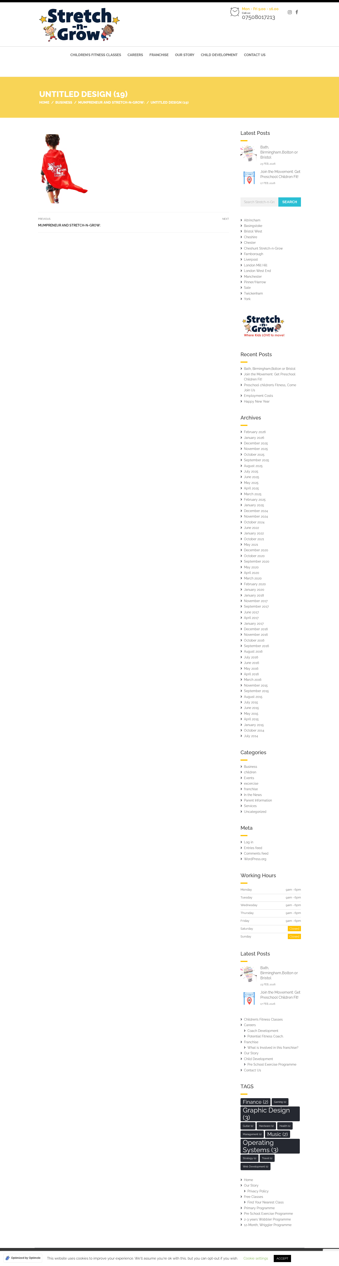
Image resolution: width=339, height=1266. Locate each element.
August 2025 (253, 466)
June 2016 (251, 663)
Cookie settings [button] (256, 1258)
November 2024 (256, 516)
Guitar (248, 1125)
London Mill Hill (255, 265)
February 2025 (255, 499)
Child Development (219, 55)
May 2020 (251, 567)
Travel (267, 1158)
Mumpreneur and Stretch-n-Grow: (69, 225)
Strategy (249, 1158)
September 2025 (256, 460)
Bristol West (253, 231)
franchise (251, 789)
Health (285, 1125)
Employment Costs (258, 396)
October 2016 (254, 640)
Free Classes (253, 1197)
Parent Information (258, 800)
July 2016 (251, 657)
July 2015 (251, 702)
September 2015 (256, 691)
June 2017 (251, 612)
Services (250, 806)
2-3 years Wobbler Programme (267, 1219)
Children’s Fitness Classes (95, 55)
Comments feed (256, 853)
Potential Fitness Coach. (265, 1036)
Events (249, 778)
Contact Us (254, 55)
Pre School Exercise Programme (271, 1064)
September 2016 (256, 646)
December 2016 (256, 629)
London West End (257, 271)
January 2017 (254, 623)
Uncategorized (255, 812)
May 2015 (251, 713)
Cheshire (250, 237)
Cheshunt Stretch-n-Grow (263, 248)
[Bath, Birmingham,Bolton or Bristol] (249, 153)
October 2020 (254, 556)
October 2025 (254, 454)
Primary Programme (259, 1208)
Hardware (266, 1125)
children (250, 772)
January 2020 (254, 589)
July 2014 (251, 736)
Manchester (253, 276)
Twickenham (253, 293)
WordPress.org (255, 859)
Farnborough (253, 254)
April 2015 (251, 719)
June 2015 (251, 708)
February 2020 (255, 584)
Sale (247, 287)
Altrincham (252, 220)
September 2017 (256, 606)
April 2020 (251, 573)
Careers (135, 55)
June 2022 (251, 528)
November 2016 (256, 634)
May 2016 (251, 668)
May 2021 (251, 544)
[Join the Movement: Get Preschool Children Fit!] (249, 177)
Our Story (184, 55)
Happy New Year (257, 401)
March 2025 (253, 494)
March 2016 (252, 679)
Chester (250, 242)
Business (250, 767)
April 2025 (251, 488)
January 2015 (254, 725)
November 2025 (256, 449)
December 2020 (256, 550)
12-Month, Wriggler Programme (267, 1225)
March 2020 (253, 578)
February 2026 (255, 432)
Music (277, 1134)
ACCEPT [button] (282, 1258)
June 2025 (251, 477)
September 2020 (256, 561)
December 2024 (256, 511)
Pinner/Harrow (255, 282)
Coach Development (262, 1031)
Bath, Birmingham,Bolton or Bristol (279, 152)
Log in (248, 842)
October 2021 (254, 539)
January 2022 (254, 533)
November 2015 (256, 685)
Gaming (280, 1101)
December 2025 (256, 443)
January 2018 (254, 595)
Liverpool (251, 259)
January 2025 (254, 505)
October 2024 (254, 522)
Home (248, 1180)
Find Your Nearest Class (265, 1202)
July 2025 (251, 471)
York (247, 299)
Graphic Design (266, 1113)
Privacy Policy (258, 1191)
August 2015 (253, 697)
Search (289, 202)
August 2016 (253, 651)
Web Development (255, 1166)
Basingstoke (253, 226)
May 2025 (251, 483)
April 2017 (251, 618)
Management (252, 1134)
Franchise (159, 55)
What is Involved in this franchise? (272, 1047)
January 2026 (254, 438)
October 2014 (254, 730)
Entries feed (253, 848)
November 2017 (256, 601)
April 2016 (251, 674)
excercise (251, 783)
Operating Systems (260, 1146)
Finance (255, 1102)
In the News (253, 795)
